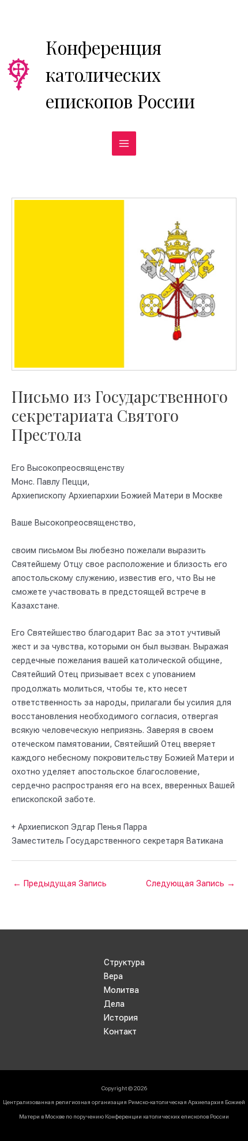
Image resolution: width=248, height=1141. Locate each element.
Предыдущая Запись (60, 883)
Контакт (120, 1031)
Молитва (121, 990)
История (121, 1017)
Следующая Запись (190, 883)
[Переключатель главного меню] (124, 143)
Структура (124, 962)
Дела (114, 1004)
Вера (113, 976)
